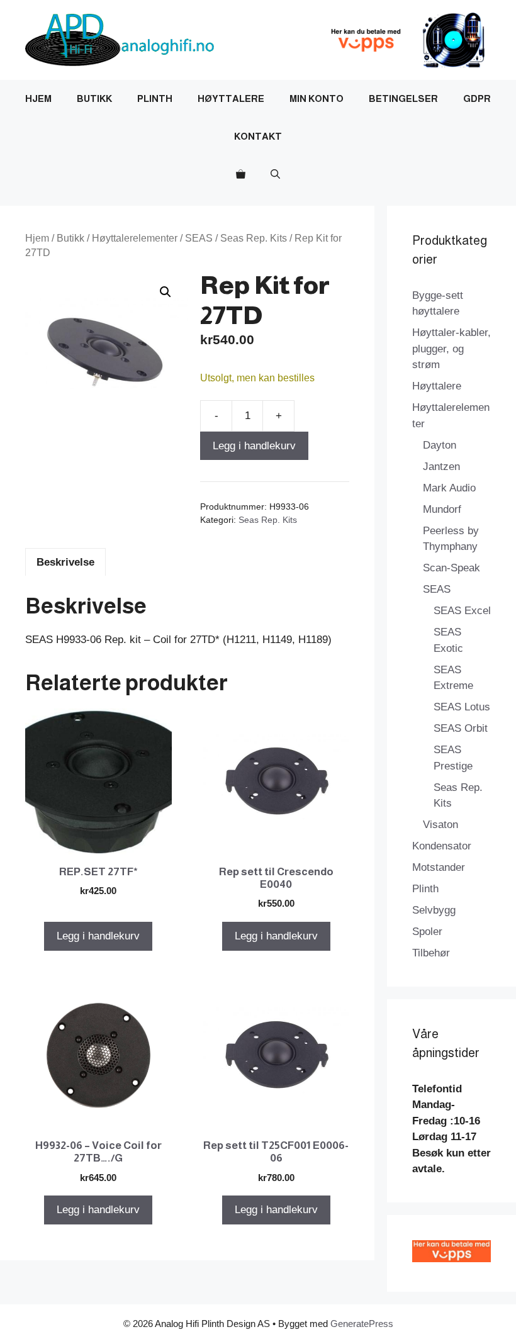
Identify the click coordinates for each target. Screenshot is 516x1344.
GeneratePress (361, 1323)
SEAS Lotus (462, 707)
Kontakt (258, 136)
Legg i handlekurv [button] (98, 936)
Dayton (439, 445)
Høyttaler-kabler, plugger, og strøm (451, 349)
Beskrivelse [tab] (65, 562)
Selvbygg (434, 910)
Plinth (154, 98)
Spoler (427, 932)
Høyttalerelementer (134, 238)
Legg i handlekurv (254, 446)
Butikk (94, 98)
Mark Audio (449, 488)
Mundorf (442, 509)
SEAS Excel (462, 611)
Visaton (440, 825)
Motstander (438, 867)
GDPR (477, 98)
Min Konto (316, 98)
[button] (275, 174)
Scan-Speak (451, 568)
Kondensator (441, 846)
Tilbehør (431, 953)
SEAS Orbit (461, 728)
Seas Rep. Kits (253, 238)
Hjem (38, 98)
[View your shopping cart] (240, 174)
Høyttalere (231, 98)
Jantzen (441, 467)
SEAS (199, 238)
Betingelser (403, 98)
